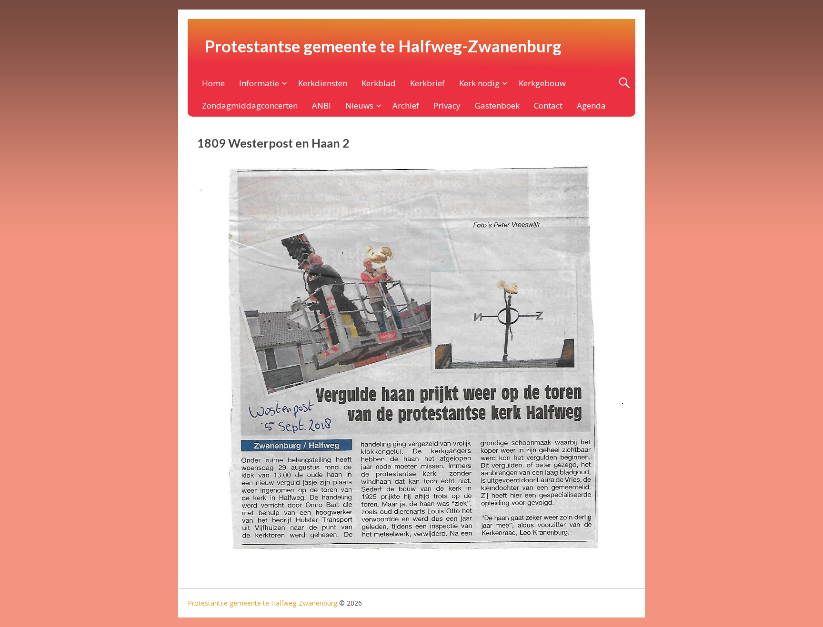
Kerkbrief (427, 83)
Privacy (447, 105)
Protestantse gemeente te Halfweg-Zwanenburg (383, 46)
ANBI (321, 105)
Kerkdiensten (322, 83)
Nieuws (359, 105)
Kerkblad (378, 83)
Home (213, 83)
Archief (405, 105)
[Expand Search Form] (624, 83)
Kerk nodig (479, 83)
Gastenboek (497, 105)
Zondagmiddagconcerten (250, 105)
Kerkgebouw (542, 83)
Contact (548, 105)
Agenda (591, 105)
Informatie (259, 83)
